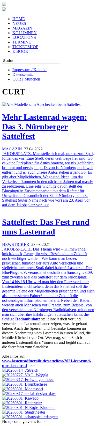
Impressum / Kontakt (29, 70)
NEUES (19, 23)
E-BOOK (20, 51)
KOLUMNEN (24, 33)
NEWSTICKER (15, 244)
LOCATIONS (24, 37)
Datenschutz (22, 74)
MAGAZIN (22, 28)
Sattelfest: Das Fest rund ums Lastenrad (45, 226)
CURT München (26, 79)
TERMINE (21, 42)
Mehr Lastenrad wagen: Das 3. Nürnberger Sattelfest (44, 126)
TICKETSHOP (25, 47)
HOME (18, 19)
